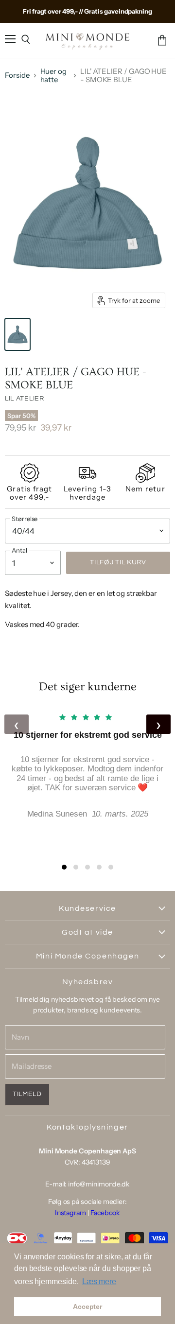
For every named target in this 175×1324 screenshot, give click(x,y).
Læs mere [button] (99, 1281)
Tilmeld (27, 1094)
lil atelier (24, 398)
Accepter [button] (87, 1306)
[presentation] (16, 724)
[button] (64, 867)
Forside (17, 75)
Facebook (105, 1212)
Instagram (70, 1212)
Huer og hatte (53, 75)
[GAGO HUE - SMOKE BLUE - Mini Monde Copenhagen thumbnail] (17, 334)
